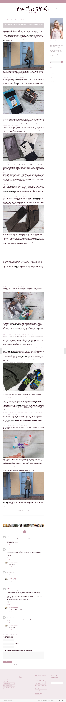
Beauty (51, 76)
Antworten (8, 544)
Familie (41, 678)
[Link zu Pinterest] (61, 9)
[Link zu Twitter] (59, 9)
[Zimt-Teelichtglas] (10, 525)
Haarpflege (36, 680)
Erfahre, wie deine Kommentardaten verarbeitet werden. (34, 664)
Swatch (45, 690)
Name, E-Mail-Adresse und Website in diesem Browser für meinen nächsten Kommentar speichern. (18, 650)
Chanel (45, 675)
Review (36, 690)
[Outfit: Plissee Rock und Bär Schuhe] (15, 525)
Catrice (43, 675)
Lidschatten (39, 683)
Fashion (23, 18)
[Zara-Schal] (20, 525)
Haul (43, 680)
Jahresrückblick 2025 (5, 679)
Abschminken (37, 673)
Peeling (39, 688)
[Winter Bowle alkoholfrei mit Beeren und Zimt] (1, 351)
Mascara (38, 685)
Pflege (42, 688)
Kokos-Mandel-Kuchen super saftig (7, 677)
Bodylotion (39, 675)
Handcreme (40, 680)
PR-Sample (45, 688)
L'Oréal (36, 683)
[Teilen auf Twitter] (15, 517)
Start (51, 673)
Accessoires (41, 673)
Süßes (36, 691)
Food (50, 78)
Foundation (45, 678)
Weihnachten (37, 693)
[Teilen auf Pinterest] (32, 517)
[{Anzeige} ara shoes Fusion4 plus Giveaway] (26, 525)
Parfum (36, 688)
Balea (44, 673)
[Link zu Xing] (62, 9)
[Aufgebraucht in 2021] (65, 351)
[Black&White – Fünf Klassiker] (41, 525)
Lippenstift (43, 683)
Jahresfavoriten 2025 (5, 681)
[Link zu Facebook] (58, 9)
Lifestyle (51, 79)
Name (16, 639)
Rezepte (39, 690)
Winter (41, 693)
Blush (36, 675)
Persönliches (52, 81)
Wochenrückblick (37, 695)
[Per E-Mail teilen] (40, 517)
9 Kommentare (26, 510)
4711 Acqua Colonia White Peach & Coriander (9, 683)
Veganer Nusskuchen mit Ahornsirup (7, 685)
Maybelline (42, 685)
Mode (45, 685)
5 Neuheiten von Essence (6, 675)
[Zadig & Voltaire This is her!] (31, 525)
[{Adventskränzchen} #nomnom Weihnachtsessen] (5, 525)
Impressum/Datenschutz (55, 677)
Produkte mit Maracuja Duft (6, 673)
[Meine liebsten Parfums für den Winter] (36, 525)
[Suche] (43, 1)
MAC (36, 685)
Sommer (42, 690)
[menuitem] (23, 1)
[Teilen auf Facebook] (7, 517)
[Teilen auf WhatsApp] (23, 517)
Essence (36, 678)
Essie (39, 678)
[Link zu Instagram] (56, 9)
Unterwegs (44, 691)
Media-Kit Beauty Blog (54, 675)
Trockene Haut (40, 691)
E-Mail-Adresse (17, 643)
